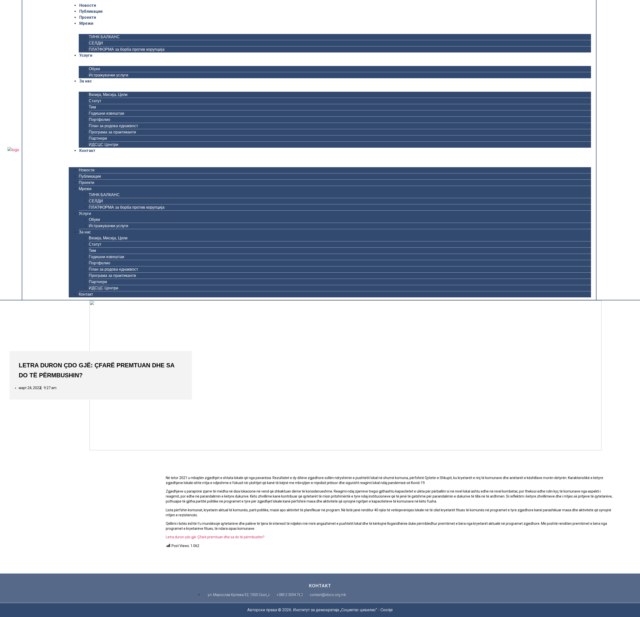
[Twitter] (36, 150)
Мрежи (86, 23)
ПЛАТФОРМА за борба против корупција (126, 49)
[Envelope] (62, 150)
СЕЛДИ (96, 43)
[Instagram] (49, 150)
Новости (87, 5)
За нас (85, 81)
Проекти (87, 17)
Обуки (94, 69)
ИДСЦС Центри (103, 144)
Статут (95, 101)
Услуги (85, 55)
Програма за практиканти (112, 132)
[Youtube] (42, 150)
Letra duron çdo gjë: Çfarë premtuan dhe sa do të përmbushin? (215, 537)
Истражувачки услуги (108, 75)
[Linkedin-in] (55, 150)
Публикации (90, 11)
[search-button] (606, 149)
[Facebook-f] (29, 150)
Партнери (98, 138)
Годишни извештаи (106, 113)
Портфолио (99, 119)
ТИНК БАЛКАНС (104, 37)
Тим (92, 107)
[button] (330, 157)
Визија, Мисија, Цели (108, 94)
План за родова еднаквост (113, 126)
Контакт (87, 150)
